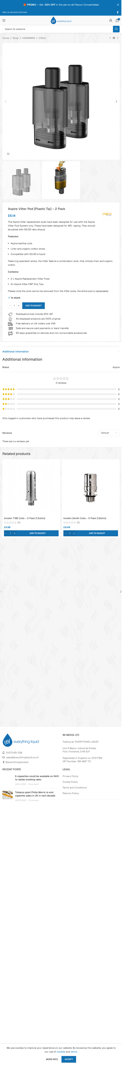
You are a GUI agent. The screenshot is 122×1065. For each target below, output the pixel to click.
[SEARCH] (116, 29)
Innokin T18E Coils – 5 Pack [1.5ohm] (24, 518)
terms (74, 1051)
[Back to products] (114, 38)
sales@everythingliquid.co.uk (22, 757)
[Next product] (118, 38)
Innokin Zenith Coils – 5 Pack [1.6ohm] (84, 518)
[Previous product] (110, 38)
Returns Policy (71, 793)
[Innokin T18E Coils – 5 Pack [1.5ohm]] (31, 488)
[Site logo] (61, 20)
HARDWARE (28, 37)
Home (5, 37)
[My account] (111, 20)
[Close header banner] (118, 4)
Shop (15, 37)
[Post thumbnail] (7, 780)
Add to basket (33, 305)
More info (52, 1059)
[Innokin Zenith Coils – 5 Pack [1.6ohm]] (90, 488)
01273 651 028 (14, 752)
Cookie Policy (70, 781)
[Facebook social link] (118, 12)
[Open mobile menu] (4, 20)
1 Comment (33, 784)
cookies (61, 1051)
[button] (5, 101)
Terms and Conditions (75, 787)
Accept (69, 1059)
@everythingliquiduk (17, 762)
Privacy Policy (70, 776)
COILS (42, 37)
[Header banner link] (61, 4)
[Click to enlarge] (8, 153)
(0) (18, 522)
